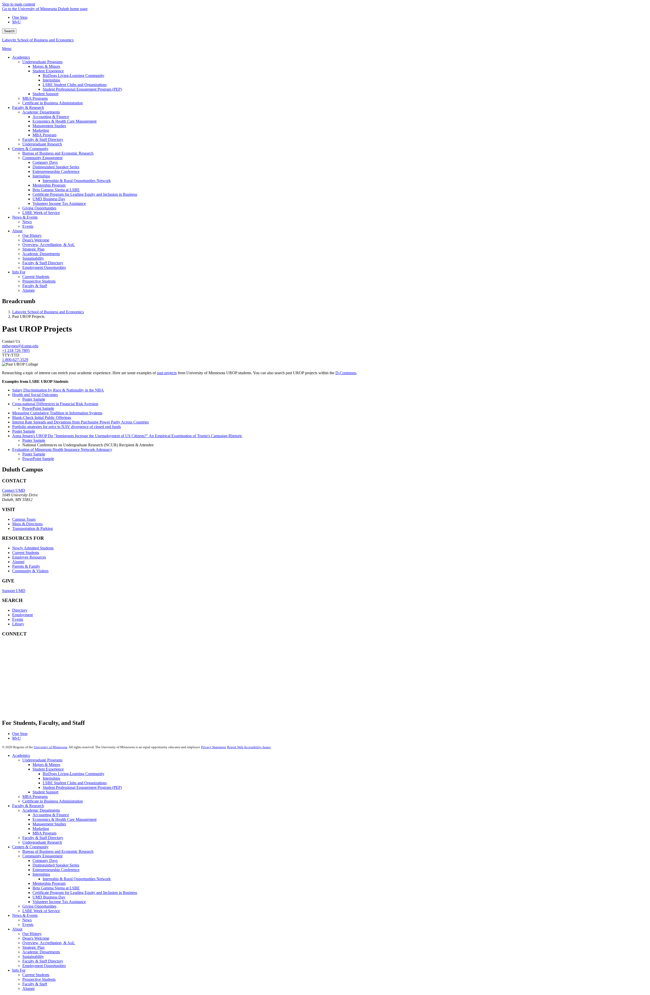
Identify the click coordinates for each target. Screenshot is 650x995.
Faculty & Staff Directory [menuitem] (42, 139)
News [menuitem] (27, 222)
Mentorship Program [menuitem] (49, 185)
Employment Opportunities (44, 966)
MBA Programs (35, 796)
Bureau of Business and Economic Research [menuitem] (57, 153)
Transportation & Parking (32, 528)
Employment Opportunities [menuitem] (44, 267)
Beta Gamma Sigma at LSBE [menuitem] (56, 190)
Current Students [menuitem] (35, 276)
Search (9, 31)
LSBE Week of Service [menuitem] (41, 212)
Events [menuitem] (27, 226)
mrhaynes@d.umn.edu (20, 346)
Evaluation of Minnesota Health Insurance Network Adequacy (62, 449)
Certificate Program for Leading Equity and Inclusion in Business (84, 892)
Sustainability (33, 956)
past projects (167, 373)
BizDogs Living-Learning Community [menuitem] (73, 75)
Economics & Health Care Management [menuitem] (64, 121)
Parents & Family (26, 566)
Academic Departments (41, 810)
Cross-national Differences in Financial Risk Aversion (55, 404)
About (17, 929)
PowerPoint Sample (38, 408)
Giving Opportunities (39, 906)
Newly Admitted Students (33, 548)
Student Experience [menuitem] (48, 71)
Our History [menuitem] (32, 235)
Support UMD (13, 591)
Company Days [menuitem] (45, 162)
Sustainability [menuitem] (33, 258)
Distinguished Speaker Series (55, 865)
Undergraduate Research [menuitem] (42, 144)
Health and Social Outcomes (35, 395)
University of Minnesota (50, 747)
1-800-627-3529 (15, 359)
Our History (32, 934)
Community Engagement (42, 856)
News (27, 920)
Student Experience (48, 769)
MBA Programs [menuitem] (35, 98)
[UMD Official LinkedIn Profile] (40, 694)
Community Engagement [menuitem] (42, 158)
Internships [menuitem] (51, 80)
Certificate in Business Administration (52, 801)
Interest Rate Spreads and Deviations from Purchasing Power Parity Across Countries (80, 422)
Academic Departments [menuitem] (41, 112)
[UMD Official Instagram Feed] (40, 666)
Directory (19, 610)
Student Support (45, 792)
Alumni (18, 562)
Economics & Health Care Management (64, 819)
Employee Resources (29, 557)
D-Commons (345, 373)
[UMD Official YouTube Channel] (40, 680)
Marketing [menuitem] (40, 130)
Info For (18, 970)
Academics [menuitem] (21, 57)
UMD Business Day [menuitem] (48, 199)
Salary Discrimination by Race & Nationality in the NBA (58, 390)
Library (18, 624)
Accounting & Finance (50, 815)
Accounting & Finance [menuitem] (50, 117)
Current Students (25, 552)
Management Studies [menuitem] (49, 126)
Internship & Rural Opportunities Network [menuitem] (77, 180)
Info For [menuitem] (18, 272)
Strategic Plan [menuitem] (33, 249)
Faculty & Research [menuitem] (28, 107)
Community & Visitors (30, 571)
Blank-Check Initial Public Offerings (41, 417)
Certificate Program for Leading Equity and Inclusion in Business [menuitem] (84, 194)
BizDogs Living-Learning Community (73, 774)
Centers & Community (30, 847)
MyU (16, 22)
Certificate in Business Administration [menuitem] (52, 103)
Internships (51, 778)
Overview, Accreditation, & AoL (48, 943)
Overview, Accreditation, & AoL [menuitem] (48, 244)
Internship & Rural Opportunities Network (77, 879)
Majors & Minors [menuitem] (46, 66)
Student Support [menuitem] (45, 94)
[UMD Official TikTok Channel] (40, 707)
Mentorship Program (49, 883)
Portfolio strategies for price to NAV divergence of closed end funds (66, 427)
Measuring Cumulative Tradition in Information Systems (57, 413)
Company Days (45, 860)
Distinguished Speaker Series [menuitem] (55, 167)
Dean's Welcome (35, 938)
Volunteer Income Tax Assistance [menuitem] (59, 203)
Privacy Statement (213, 747)
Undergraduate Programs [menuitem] (42, 62)
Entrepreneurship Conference (55, 870)
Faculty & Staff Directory (42, 838)
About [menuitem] (17, 231)
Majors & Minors (46, 764)
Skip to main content (18, 4)
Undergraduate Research (42, 842)
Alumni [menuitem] (28, 290)
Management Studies (49, 824)
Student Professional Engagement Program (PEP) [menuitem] (82, 89)
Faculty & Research (28, 806)
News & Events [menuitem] (25, 217)
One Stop (19, 17)
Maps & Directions (27, 524)
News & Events (25, 915)
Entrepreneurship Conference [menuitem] (55, 171)
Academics (21, 755)
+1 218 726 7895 (16, 350)
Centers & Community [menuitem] (30, 148)
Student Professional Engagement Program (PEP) (82, 787)
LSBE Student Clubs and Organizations (75, 783)
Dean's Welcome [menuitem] (35, 240)
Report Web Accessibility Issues (249, 747)
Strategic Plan (33, 947)
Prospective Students (39, 979)
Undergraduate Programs (42, 760)
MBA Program (44, 833)
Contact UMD (13, 490)
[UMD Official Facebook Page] (40, 652)
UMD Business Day (48, 897)
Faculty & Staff (34, 984)
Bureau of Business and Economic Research (57, 851)
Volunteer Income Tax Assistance (59, 902)
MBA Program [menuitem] (44, 135)
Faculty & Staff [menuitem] (34, 286)
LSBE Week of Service (41, 911)
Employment (22, 615)
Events (17, 619)
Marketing (40, 828)
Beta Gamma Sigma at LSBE (56, 888)
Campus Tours (24, 519)
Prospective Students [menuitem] (39, 281)
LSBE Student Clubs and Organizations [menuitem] (75, 85)
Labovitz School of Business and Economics (38, 40)
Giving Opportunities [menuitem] (39, 208)
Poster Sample (33, 399)
